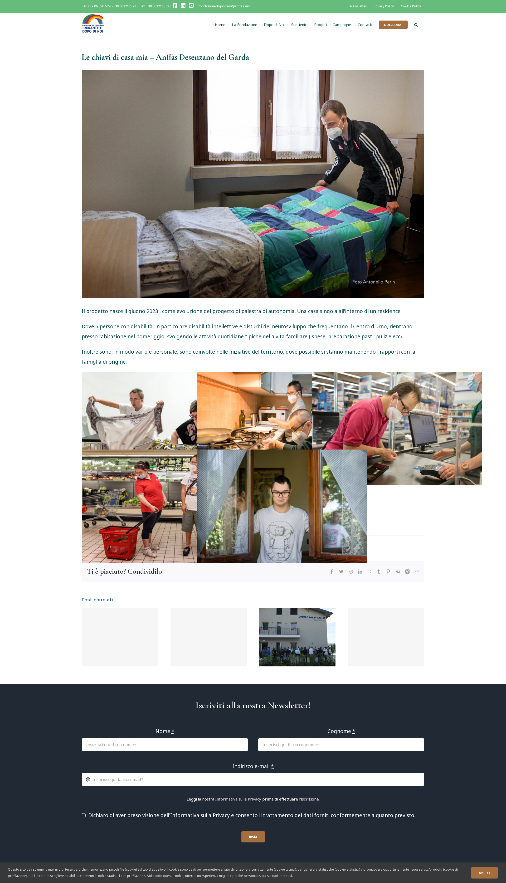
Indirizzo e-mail (174, 428)
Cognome (267, 398)
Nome (164, 398)
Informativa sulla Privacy (238, 457)
